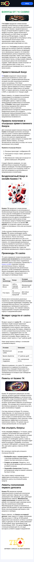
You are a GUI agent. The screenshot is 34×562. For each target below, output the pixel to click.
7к (2, 76)
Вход (27, 3)
